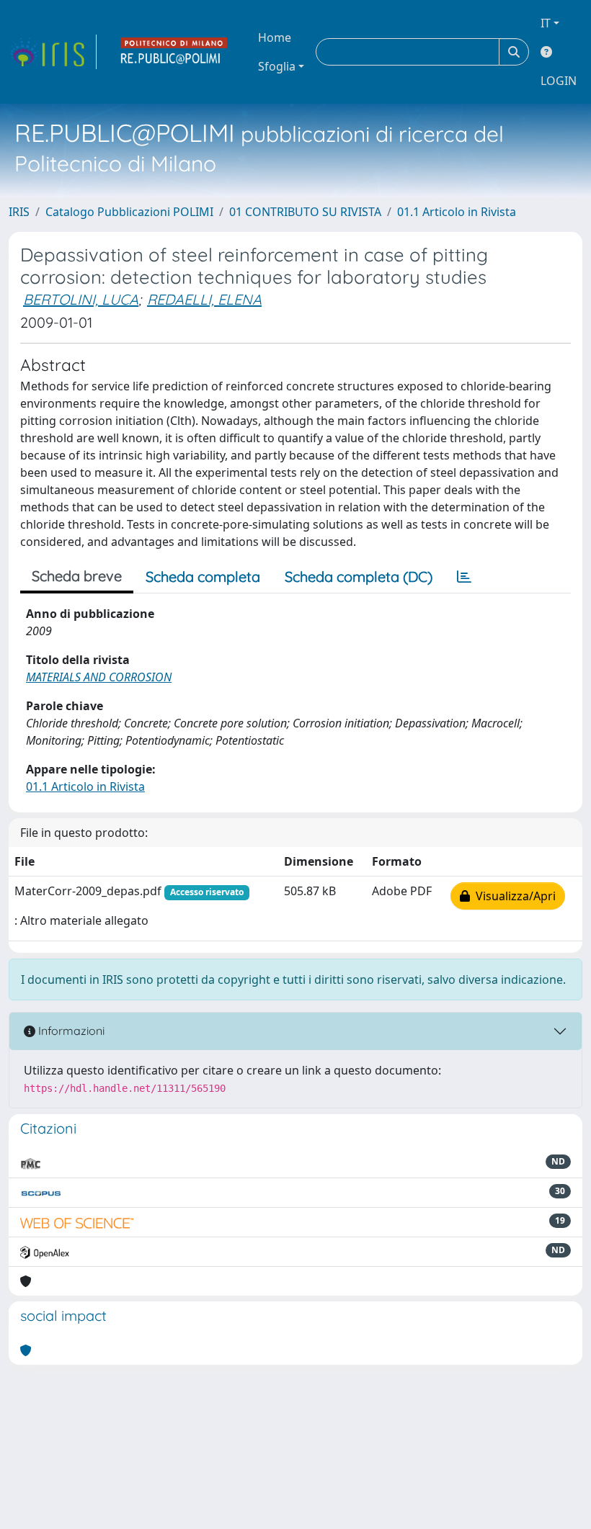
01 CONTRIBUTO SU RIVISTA (305, 212)
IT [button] (546, 23)
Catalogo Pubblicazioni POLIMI (129, 212)
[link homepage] (53, 52)
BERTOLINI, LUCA (80, 299)
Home (274, 37)
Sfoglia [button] (277, 66)
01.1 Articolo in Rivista (456, 212)
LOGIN (559, 81)
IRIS (19, 212)
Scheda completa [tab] (203, 577)
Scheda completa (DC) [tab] (358, 577)
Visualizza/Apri (513, 896)
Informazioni (70, 1030)
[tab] (464, 577)
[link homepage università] (174, 52)
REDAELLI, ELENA (204, 299)
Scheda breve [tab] (77, 576)
